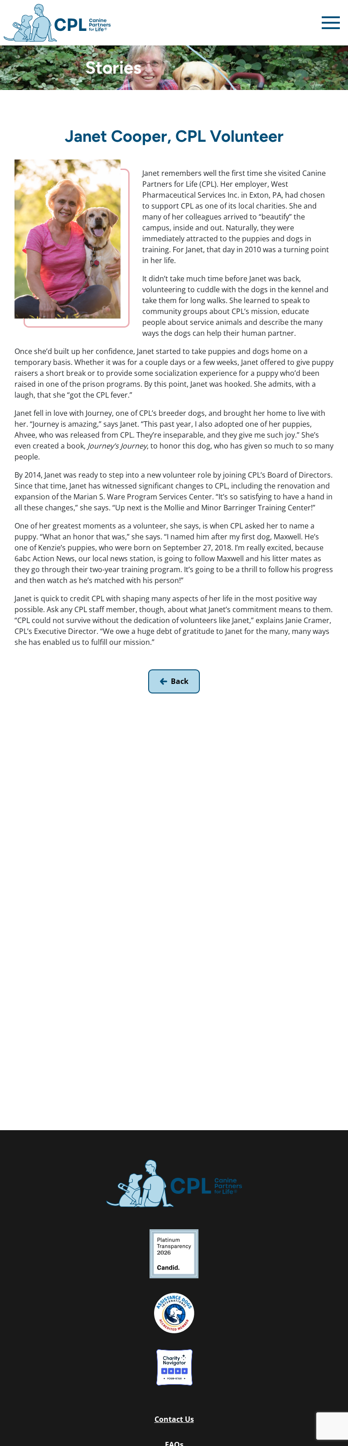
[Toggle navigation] (331, 22)
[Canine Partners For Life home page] (57, 23)
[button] (174, 1419)
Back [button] (179, 681)
